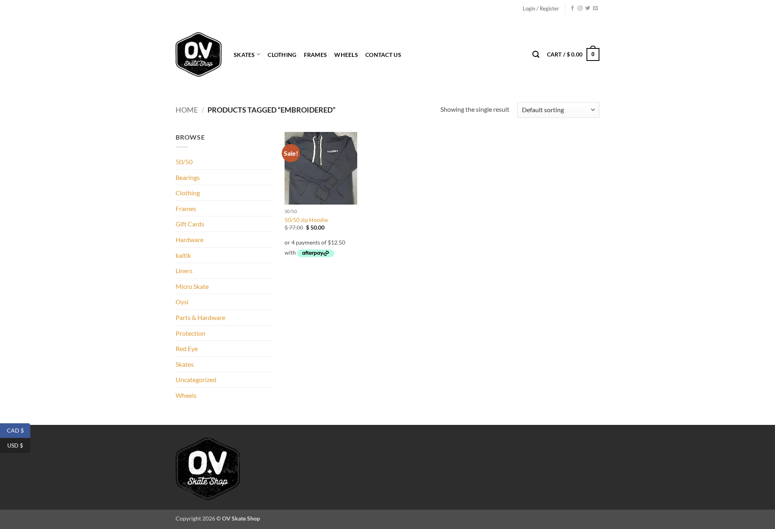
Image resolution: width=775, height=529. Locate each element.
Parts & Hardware (200, 317)
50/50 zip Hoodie (306, 219)
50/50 (184, 161)
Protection (190, 333)
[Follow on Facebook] (572, 8)
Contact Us (383, 54)
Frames (315, 54)
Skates (244, 54)
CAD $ (18, 430)
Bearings (188, 177)
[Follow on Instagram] (580, 8)
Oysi (182, 301)
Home (187, 109)
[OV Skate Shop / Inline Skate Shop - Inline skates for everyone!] (199, 54)
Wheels (346, 54)
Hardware (189, 239)
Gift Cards (190, 224)
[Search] (535, 54)
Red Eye (187, 348)
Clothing (282, 54)
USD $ (18, 445)
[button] (541, 8)
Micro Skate (192, 286)
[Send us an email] (595, 8)
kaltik (183, 255)
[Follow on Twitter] (587, 8)
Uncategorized (196, 379)
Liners (184, 270)
